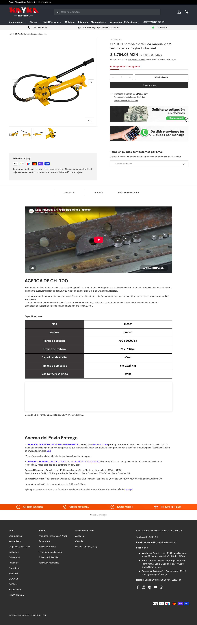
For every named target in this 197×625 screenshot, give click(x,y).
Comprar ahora (149, 85)
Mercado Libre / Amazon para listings (42, 415)
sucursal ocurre (100, 444)
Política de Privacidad (48, 557)
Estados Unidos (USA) (86, 547)
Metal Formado (51, 22)
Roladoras (13, 563)
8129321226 (152, 537)
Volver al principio (98, 515)
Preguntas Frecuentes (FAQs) (52, 536)
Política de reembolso (48, 563)
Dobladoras (14, 557)
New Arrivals (15, 541)
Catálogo (13, 584)
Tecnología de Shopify (38, 615)
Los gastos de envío (136, 59)
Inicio (10, 34)
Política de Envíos (47, 547)
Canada (79, 541)
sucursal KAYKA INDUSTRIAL (85, 461)
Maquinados (97, 22)
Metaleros (70, 22)
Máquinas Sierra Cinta (19, 547)
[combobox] (107, 12)
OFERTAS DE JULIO (153, 22)
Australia (79, 536)
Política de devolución (128, 192)
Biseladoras (14, 568)
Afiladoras (13, 573)
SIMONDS (14, 579)
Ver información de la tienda (126, 101)
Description (69, 192)
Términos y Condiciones (50, 552)
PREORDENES (16, 595)
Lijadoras (83, 22)
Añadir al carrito (162, 77)
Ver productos (16, 22)
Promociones (15, 589)
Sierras (33, 22)
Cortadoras (14, 552)
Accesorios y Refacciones (123, 22)
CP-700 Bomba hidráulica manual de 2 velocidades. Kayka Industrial (31, 34)
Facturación (44, 541)
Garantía (98, 192)
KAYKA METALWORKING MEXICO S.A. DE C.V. (159, 531)
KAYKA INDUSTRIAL (21, 615)
